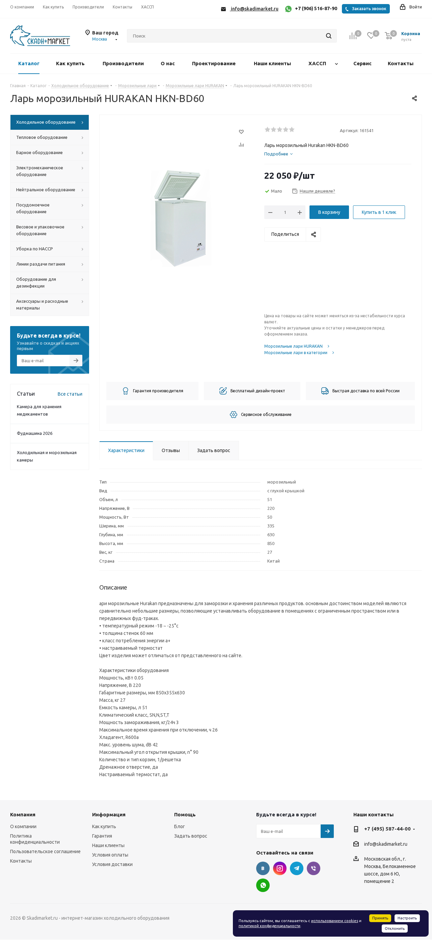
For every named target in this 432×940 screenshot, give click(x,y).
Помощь (185, 814)
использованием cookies (334, 921)
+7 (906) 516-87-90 (316, 8)
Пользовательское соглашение (45, 851)
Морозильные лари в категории (295, 352)
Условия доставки (112, 864)
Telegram (296, 868)
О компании (23, 826)
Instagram (280, 868)
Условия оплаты (110, 855)
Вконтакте (263, 868)
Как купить (104, 826)
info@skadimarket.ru (385, 844)
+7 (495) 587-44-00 (387, 829)
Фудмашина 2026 (34, 433)
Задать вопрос (190, 836)
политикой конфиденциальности (269, 926)
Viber (313, 868)
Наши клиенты (108, 845)
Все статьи (70, 394)
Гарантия (102, 836)
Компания (22, 814)
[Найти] (329, 36)
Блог (179, 826)
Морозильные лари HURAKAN (293, 346)
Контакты (21, 861)
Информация (109, 814)
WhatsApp (263, 885)
